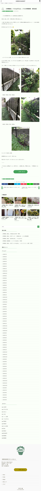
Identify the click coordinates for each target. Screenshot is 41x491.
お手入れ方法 (5, 409)
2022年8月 (5, 361)
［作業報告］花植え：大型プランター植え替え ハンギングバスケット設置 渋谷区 (17, 243)
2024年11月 (5, 299)
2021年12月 (5, 380)
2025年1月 (5, 294)
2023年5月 (5, 340)
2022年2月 (5, 375)
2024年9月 (5, 304)
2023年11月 (5, 328)
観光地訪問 (5, 433)
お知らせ (4, 411)
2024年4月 (5, 316)
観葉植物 (4, 435)
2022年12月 (5, 352)
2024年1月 (5, 323)
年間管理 (4, 423)
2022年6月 (5, 366)
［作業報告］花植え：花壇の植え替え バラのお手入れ (12, 238)
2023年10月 (5, 330)
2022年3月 (5, 373)
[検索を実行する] (38, 227)
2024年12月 (5, 297)
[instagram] (18, 488)
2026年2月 (5, 266)
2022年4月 (5, 371)
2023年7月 (5, 335)
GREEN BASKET (20, 1)
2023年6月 (5, 337)
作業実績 (4, 421)
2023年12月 (5, 325)
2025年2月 (5, 292)
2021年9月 (5, 387)
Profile (4, 477)
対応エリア (5, 481)
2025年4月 (5, 287)
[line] (19, 488)
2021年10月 (5, 385)
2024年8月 (5, 306)
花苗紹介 (4, 430)
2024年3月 (5, 318)
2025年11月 (5, 273)
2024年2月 (5, 321)
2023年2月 (5, 347)
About (4, 474)
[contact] (22, 488)
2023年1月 (5, 349)
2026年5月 (5, 259)
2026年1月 (5, 268)
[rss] (21, 488)
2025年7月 (5, 280)
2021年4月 (5, 397)
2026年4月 (5, 261)
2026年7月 (5, 254)
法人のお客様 (5, 426)
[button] (5, 184)
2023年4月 (5, 342)
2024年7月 (5, 309)
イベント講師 (5, 416)
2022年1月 (5, 378)
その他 (4, 414)
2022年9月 (5, 359)
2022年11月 (5, 354)
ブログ (4, 484)
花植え (4, 428)
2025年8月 (5, 278)
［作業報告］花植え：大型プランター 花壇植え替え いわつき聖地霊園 (15, 236)
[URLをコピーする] (36, 184)
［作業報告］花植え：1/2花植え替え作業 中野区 (11, 233)
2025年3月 (5, 290)
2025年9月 (5, 275)
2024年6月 (5, 311)
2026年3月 (5, 263)
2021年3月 (5, 399)
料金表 (4, 479)
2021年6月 (5, 392)
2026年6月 (5, 256)
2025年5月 (5, 285)
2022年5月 (5, 368)
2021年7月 (5, 390)
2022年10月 (5, 356)
